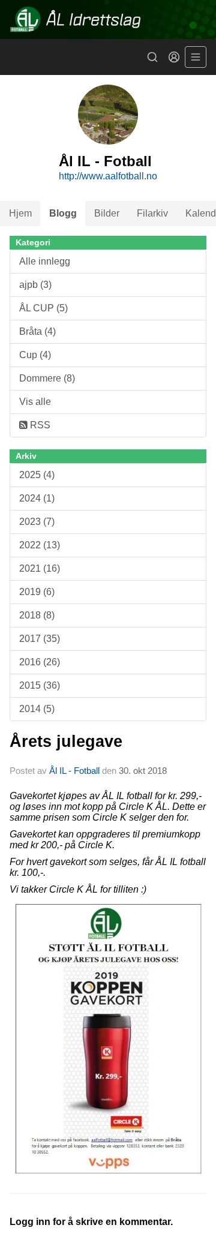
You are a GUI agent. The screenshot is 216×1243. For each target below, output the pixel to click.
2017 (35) (39, 638)
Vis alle (35, 402)
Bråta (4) (37, 331)
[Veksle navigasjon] (195, 57)
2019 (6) (37, 592)
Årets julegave (66, 741)
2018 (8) (37, 615)
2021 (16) (39, 568)
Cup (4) (35, 355)
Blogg (63, 213)
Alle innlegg (44, 261)
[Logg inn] (174, 57)
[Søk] (152, 57)
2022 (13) (39, 545)
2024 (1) (37, 498)
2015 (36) (39, 685)
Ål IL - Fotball (74, 770)
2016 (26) (39, 662)
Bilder (106, 213)
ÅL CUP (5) (43, 308)
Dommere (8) (47, 378)
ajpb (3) (35, 285)
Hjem (20, 213)
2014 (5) (37, 709)
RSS (39, 425)
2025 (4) (37, 475)
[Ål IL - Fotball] (108, 19)
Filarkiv (152, 213)
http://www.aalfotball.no (108, 176)
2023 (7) (37, 522)
